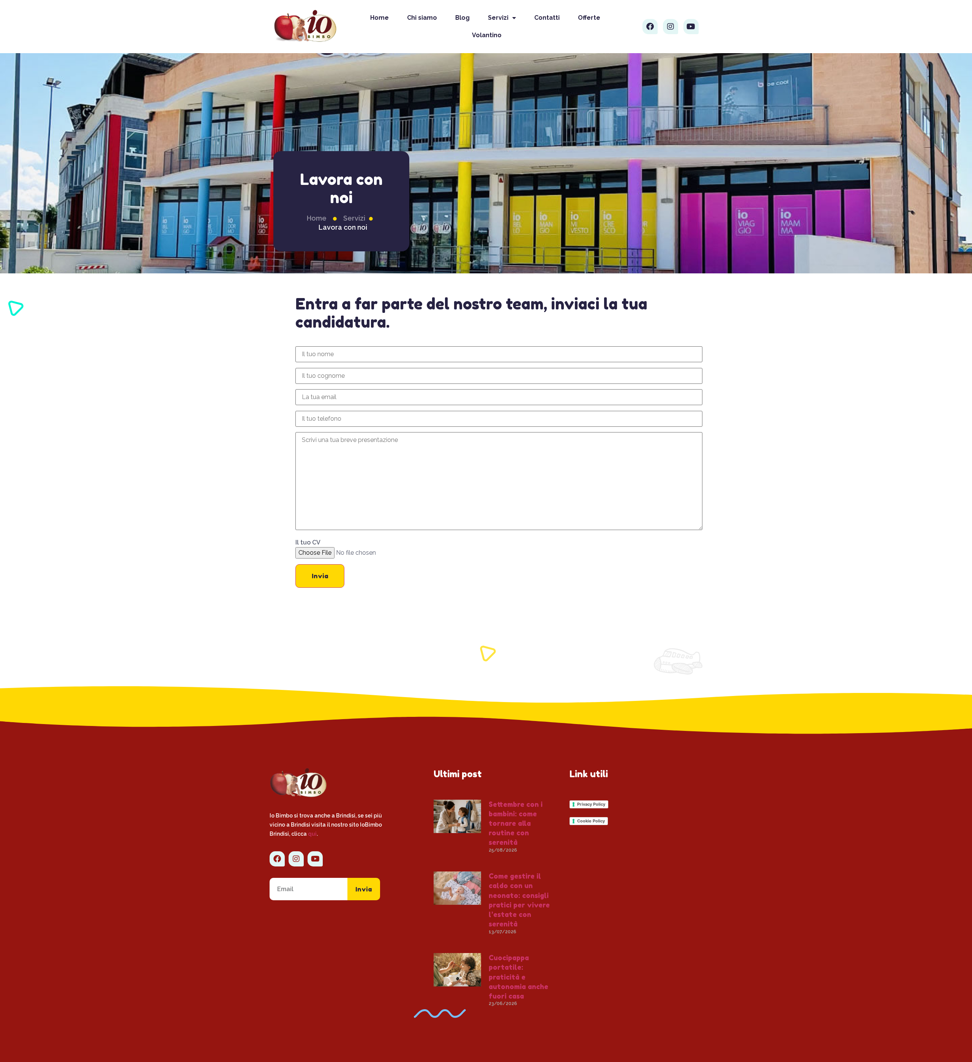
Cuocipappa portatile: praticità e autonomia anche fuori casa (518, 976)
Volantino (487, 35)
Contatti (547, 17)
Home (379, 17)
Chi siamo (422, 17)
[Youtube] (691, 26)
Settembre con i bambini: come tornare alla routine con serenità (516, 823)
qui (312, 834)
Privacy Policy (591, 804)
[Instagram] (670, 26)
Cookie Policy (591, 821)
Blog (462, 17)
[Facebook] (650, 26)
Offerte (589, 17)
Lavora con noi (343, 227)
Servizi (498, 17)
